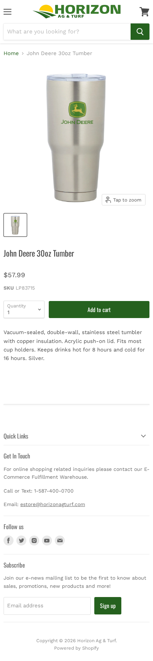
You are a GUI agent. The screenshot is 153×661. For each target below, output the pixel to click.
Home (11, 53)
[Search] (140, 31)
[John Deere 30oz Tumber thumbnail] (15, 225)
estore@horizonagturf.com (52, 504)
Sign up (108, 605)
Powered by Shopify (76, 648)
